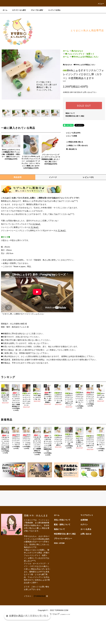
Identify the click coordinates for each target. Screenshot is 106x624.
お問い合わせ (86, 534)
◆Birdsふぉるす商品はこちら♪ (85, 57)
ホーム (5, 10)
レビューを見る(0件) (73, 133)
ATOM (62, 543)
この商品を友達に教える (74, 142)
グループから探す (37, 10)
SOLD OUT (84, 105)
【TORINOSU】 (39, 596)
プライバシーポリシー (63, 538)
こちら (36, 224)
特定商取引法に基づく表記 (75, 116)
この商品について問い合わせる (77, 145)
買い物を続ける (71, 149)
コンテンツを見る (54, 10)
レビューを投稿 (71, 136)
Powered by (40, 614)
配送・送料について (62, 524)
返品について (70, 113)
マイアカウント (87, 515)
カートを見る (86, 529)
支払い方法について (62, 520)
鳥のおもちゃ (77, 51)
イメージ (53, 177)
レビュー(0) (88, 177)
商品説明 (18, 177)
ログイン (84, 524)
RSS (56, 543)
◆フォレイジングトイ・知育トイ (79, 54)
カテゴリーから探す (19, 10)
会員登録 (84, 520)
